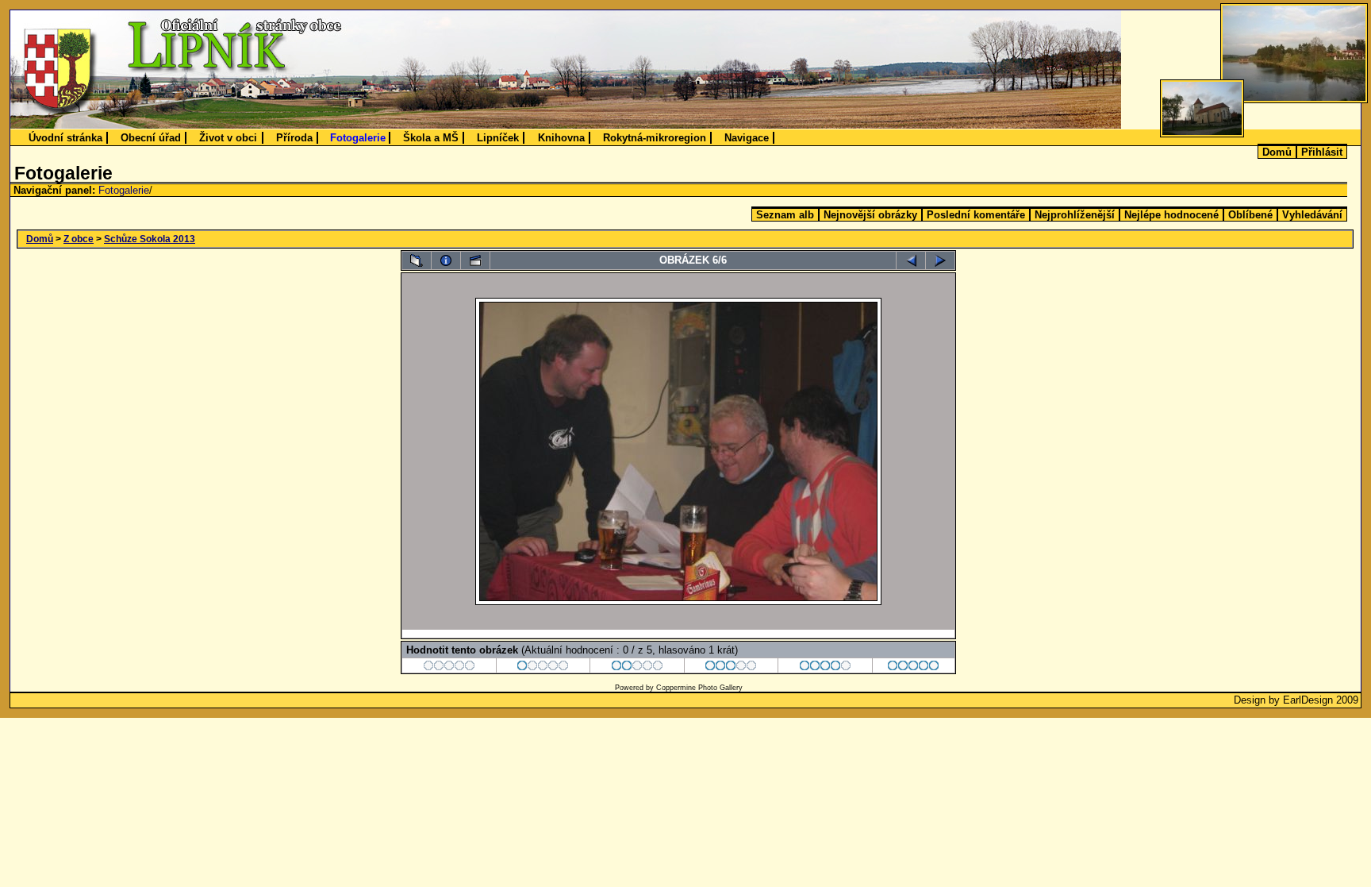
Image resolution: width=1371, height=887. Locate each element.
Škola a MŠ (431, 138)
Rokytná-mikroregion (654, 138)
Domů (1277, 152)
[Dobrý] (731, 667)
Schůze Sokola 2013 (149, 239)
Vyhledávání (1312, 215)
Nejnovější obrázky (870, 215)
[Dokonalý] (913, 667)
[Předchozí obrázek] (911, 260)
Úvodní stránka (65, 138)
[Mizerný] (543, 667)
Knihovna (561, 138)
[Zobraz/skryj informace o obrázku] (446, 260)
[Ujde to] (637, 667)
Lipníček (498, 138)
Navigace (746, 138)
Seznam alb (785, 215)
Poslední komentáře (976, 215)
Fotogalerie (358, 138)
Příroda (294, 138)
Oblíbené (1250, 215)
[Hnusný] (449, 667)
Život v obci (228, 138)
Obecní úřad (151, 138)
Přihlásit (1321, 152)
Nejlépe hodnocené (1171, 215)
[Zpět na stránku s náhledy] (416, 260)
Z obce (78, 239)
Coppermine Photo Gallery (699, 688)
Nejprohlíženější (1075, 215)
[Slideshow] (475, 260)
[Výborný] (825, 667)
